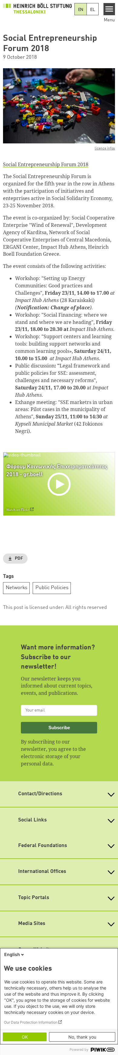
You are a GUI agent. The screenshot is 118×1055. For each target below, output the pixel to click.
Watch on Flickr (17, 510)
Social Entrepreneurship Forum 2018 (45, 164)
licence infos (105, 148)
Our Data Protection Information (30, 1022)
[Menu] (109, 9)
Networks (16, 587)
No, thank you (82, 1036)
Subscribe (59, 727)
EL (92, 10)
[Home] (37, 8)
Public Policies (51, 587)
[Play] (60, 484)
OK (25, 1036)
